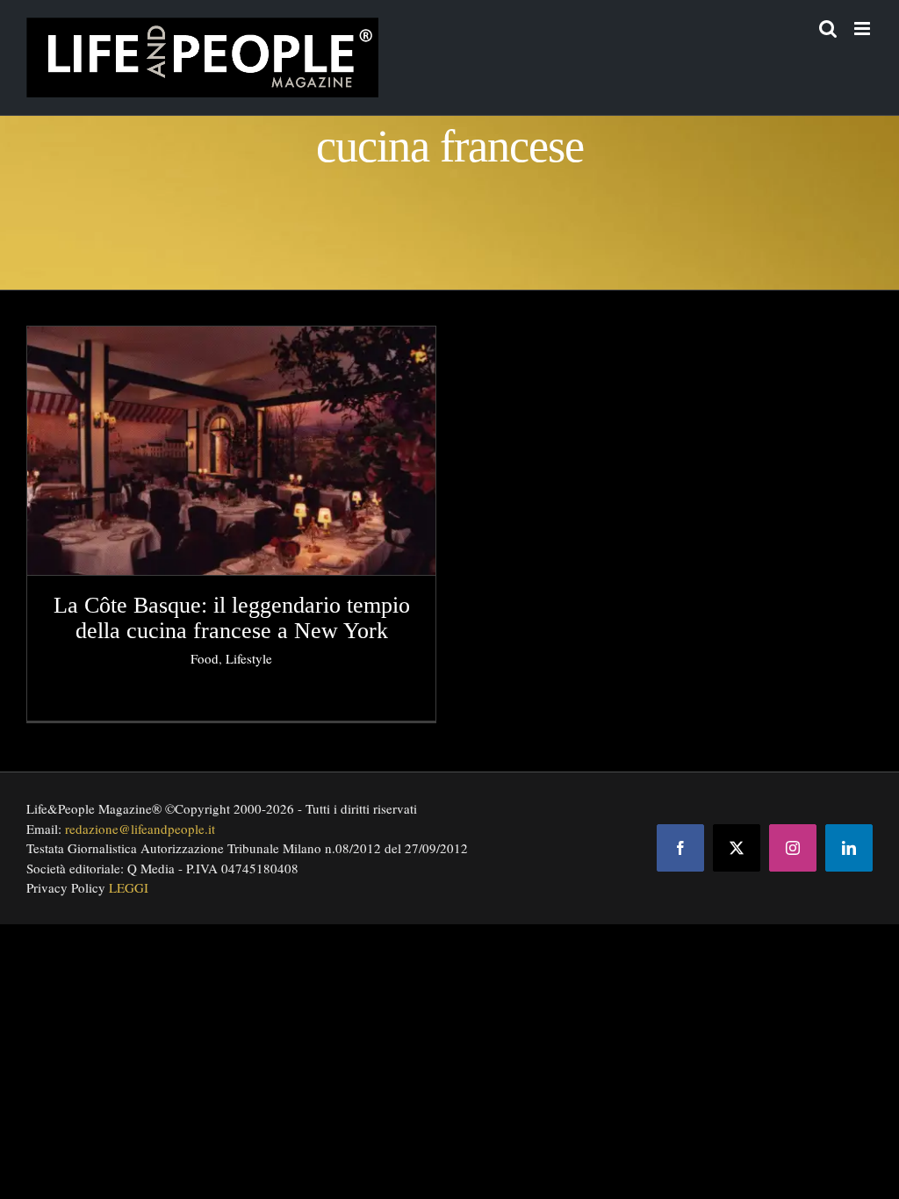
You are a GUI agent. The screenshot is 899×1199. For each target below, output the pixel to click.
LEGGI (128, 887)
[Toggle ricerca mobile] (828, 28)
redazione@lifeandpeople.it (140, 828)
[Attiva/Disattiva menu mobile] (863, 28)
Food (205, 658)
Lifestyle (249, 658)
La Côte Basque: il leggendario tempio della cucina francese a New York (232, 617)
